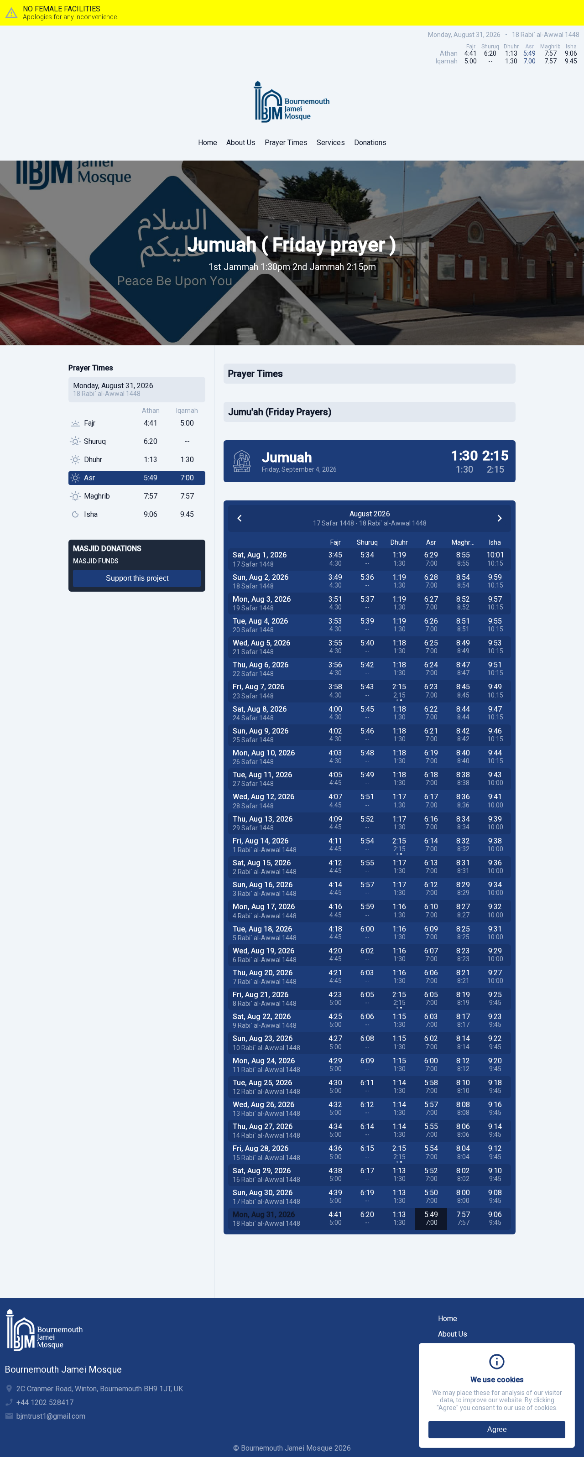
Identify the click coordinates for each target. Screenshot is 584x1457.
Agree (497, 1429)
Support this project (137, 578)
